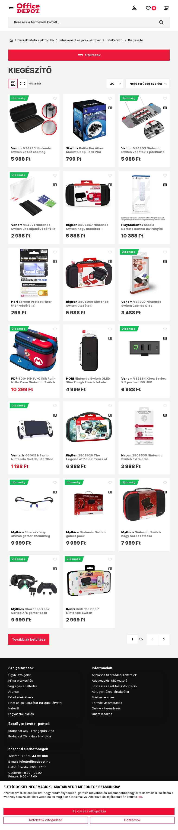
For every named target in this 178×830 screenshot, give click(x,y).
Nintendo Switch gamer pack (86, 534)
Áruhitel (13, 691)
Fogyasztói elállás (21, 714)
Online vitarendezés (106, 708)
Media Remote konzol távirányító (142, 226)
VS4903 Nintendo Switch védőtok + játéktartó (143, 150)
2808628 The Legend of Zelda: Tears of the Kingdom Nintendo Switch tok (86, 460)
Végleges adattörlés (22, 686)
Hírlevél (13, 708)
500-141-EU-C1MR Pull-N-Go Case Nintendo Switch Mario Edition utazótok (33, 382)
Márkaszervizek (103, 697)
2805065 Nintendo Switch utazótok (87, 303)
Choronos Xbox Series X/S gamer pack (30, 611)
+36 (24, 756)
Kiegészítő (135, 40)
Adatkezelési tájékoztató (109, 680)
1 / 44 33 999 (38, 756)
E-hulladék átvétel (21, 697)
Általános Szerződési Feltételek (114, 675)
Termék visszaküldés (107, 703)
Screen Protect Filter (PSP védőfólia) (31, 303)
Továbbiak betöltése (29, 639)
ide (140, 797)
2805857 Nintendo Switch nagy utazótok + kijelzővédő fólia (87, 228)
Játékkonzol (114, 40)
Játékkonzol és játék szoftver (80, 40)
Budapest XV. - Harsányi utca (29, 736)
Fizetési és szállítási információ (114, 686)
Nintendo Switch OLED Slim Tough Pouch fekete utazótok (88, 382)
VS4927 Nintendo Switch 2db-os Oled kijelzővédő (141, 305)
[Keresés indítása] (161, 22)
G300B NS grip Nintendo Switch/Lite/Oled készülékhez (32, 459)
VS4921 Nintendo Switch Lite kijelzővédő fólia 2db (33, 228)
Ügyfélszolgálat (19, 675)
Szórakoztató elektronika (36, 40)
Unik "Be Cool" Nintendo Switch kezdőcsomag (82, 612)
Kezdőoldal (11, 40)
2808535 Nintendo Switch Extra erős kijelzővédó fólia (141, 459)
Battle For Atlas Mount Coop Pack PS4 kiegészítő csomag (84, 152)
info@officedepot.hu (35, 761)
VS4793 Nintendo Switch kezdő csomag (31, 150)
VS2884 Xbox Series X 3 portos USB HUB (143, 380)
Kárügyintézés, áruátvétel (110, 691)
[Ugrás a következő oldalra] (163, 639)
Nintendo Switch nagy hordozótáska (141, 534)
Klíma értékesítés (20, 680)
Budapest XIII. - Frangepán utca (31, 731)
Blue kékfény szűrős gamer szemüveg (30, 534)
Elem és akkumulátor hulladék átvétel (35, 703)
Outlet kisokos (102, 714)
